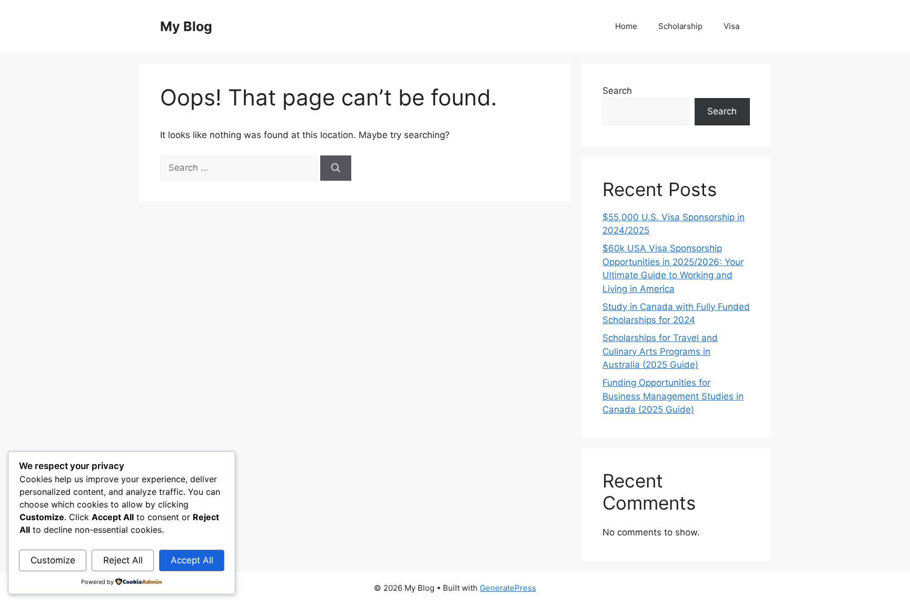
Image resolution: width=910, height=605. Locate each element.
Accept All (192, 560)
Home (626, 26)
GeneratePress (508, 588)
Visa (731, 26)
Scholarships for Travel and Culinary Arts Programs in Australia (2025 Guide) (660, 351)
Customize (53, 560)
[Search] (335, 168)
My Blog (186, 26)
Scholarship (680, 26)
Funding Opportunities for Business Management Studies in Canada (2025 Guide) (673, 396)
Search (617, 90)
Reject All (123, 560)
